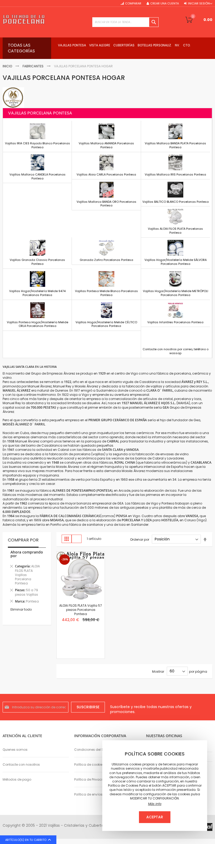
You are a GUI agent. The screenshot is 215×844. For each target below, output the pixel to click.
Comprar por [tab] (23, 540)
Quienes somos (15, 749)
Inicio (7, 66)
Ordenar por (139, 539)
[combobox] (125, 22)
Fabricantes (33, 66)
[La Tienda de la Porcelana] (24, 19)
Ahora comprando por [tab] (26, 554)
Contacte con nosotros (21, 764)
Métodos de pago (17, 779)
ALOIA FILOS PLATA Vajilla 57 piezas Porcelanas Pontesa (80, 609)
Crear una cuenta (164, 4)
